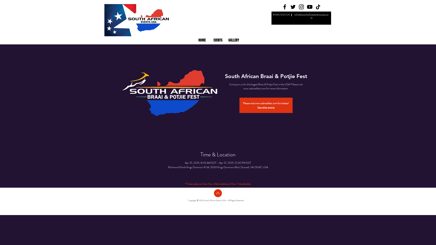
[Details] (266, 106)
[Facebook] (284, 7)
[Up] (218, 193)
